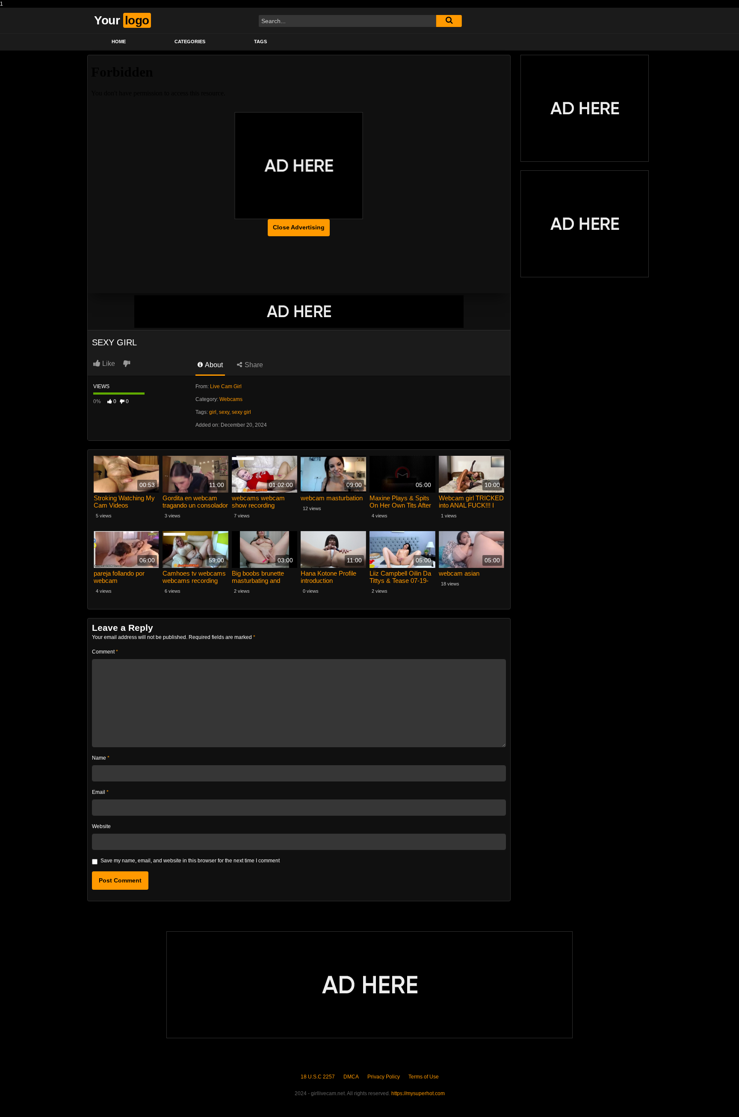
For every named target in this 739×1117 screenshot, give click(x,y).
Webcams (230, 399)
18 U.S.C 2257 (318, 1077)
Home (119, 41)
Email (100, 792)
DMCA (351, 1077)
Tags (260, 41)
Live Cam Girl (226, 386)
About (213, 364)
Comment (105, 652)
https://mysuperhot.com (418, 1093)
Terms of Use (423, 1077)
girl (212, 412)
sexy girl (241, 412)
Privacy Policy (383, 1077)
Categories (189, 41)
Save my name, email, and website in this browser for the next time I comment (190, 861)
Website (101, 826)
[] (449, 21)
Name (100, 758)
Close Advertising (299, 227)
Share (253, 364)
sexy (224, 412)
